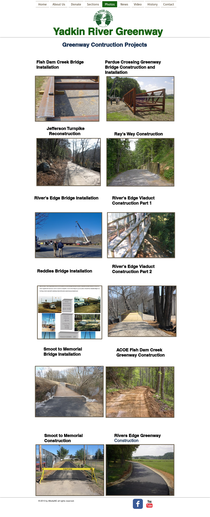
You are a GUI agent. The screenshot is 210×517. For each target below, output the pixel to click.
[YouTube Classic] (149, 504)
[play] (91, 118)
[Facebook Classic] (138, 504)
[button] (67, 98)
